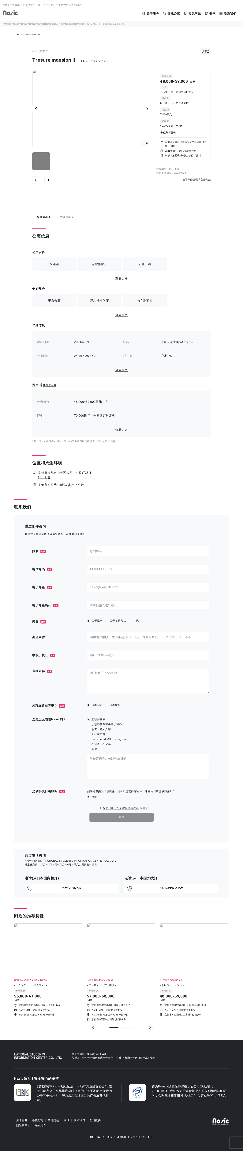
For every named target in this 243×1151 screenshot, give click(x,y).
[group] (48, 973)
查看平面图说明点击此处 (197, 179)
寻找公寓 (37, 1120)
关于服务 (21, 1120)
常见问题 (53, 1120)
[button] (41, 161)
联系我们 (79, 1120)
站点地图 (40, 1125)
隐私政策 (21, 1125)
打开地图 (170, 146)
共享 (204, 51)
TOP (16, 34)
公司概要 (95, 1120)
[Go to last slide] (36, 109)
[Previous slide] (93, 1027)
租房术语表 (169, 132)
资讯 (66, 1120)
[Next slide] (147, 109)
